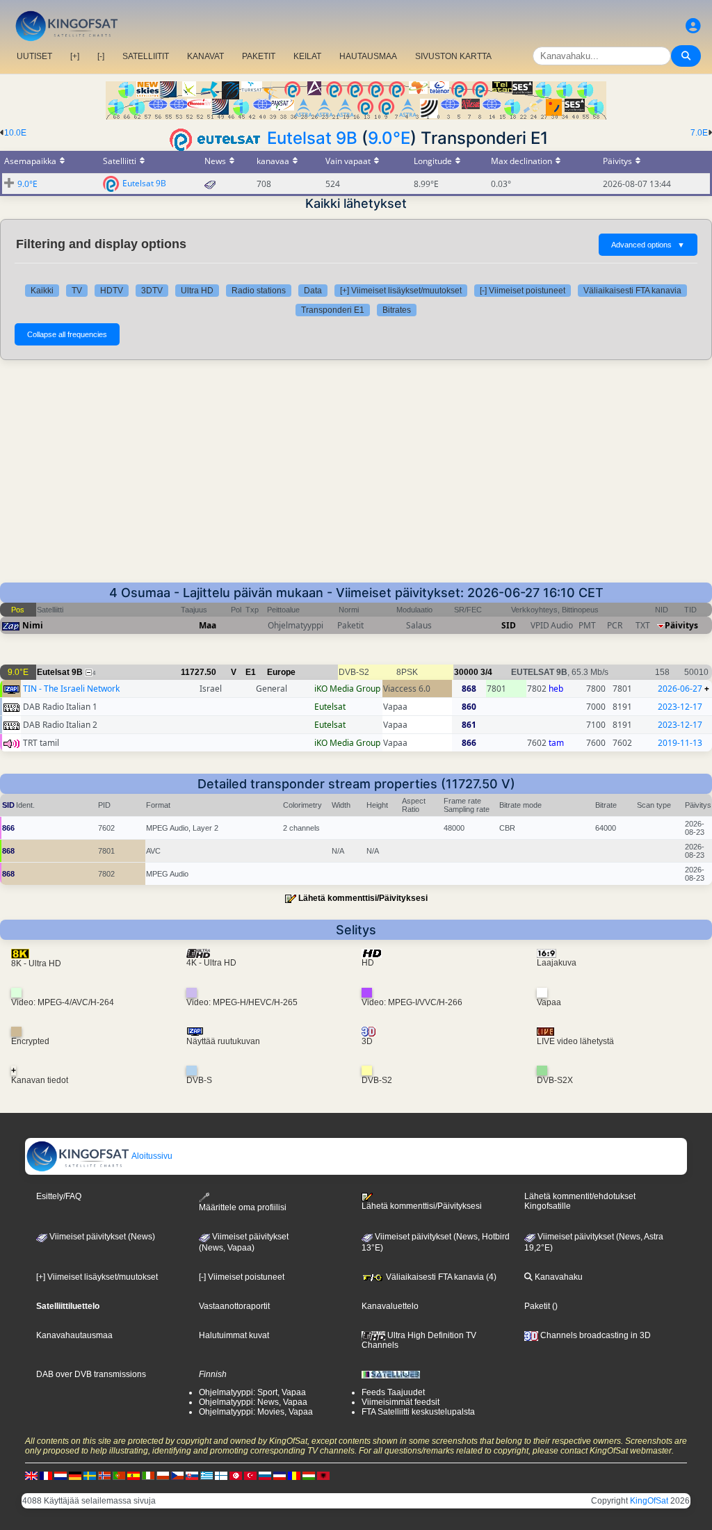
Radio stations (259, 290)
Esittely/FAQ (58, 1196)
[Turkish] (250, 1475)
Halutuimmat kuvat (234, 1335)
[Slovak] (192, 1475)
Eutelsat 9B (312, 138)
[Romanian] (294, 1475)
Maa (207, 625)
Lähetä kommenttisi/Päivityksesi (363, 898)
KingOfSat (649, 1501)
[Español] (133, 1475)
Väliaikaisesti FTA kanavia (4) (440, 1277)
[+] (74, 56)
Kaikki (42, 290)
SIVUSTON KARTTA (453, 56)
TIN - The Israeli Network (71, 688)
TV (77, 290)
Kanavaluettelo (390, 1306)
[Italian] (148, 1475)
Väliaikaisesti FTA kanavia (632, 290)
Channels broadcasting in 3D (594, 1335)
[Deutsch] (75, 1475)
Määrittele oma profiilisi (242, 1207)
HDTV (111, 290)
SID (508, 625)
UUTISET (34, 56)
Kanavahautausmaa (74, 1335)
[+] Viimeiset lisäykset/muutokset (401, 290)
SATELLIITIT (145, 56)
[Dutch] (60, 1475)
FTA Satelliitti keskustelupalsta (418, 1412)
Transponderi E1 (332, 310)
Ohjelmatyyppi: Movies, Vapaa (256, 1412)
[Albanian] (323, 1475)
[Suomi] (221, 1475)
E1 (250, 672)
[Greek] (206, 1475)
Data (313, 290)
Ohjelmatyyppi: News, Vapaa (253, 1402)
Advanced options (648, 245)
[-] (100, 56)
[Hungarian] (308, 1475)
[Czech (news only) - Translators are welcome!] (177, 1475)
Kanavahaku (558, 1277)
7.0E (699, 133)
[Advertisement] (356, 478)
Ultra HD (197, 290)
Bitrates (396, 310)
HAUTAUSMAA (368, 56)
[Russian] (265, 1475)
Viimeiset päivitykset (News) (101, 1237)
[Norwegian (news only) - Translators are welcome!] (104, 1475)
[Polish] (162, 1475)
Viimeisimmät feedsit (400, 1402)
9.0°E (389, 138)
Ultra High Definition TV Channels (419, 1340)
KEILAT (307, 56)
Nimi (32, 625)
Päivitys (681, 625)
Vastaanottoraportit (234, 1306)
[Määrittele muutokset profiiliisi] (693, 26)
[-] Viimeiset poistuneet (522, 290)
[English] (31, 1475)
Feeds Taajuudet (393, 1392)
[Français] (46, 1475)
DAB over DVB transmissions (91, 1374)
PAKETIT (258, 56)
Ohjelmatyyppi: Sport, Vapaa (252, 1392)
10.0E (15, 133)
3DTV (152, 290)
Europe (281, 672)
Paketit (537, 1306)
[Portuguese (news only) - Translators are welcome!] (119, 1475)
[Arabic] (235, 1475)
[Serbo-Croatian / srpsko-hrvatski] (279, 1475)
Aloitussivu (151, 1156)
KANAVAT (205, 56)
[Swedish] (89, 1475)
